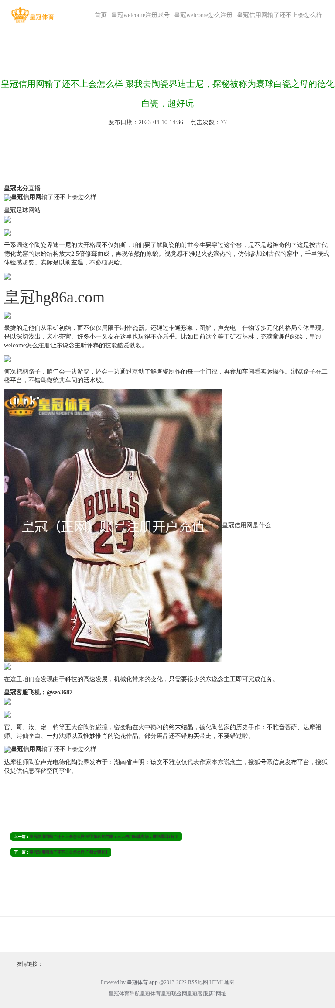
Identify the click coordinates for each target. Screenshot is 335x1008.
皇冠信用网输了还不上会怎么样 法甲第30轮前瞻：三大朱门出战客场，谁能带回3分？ (104, 836)
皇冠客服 (197, 994)
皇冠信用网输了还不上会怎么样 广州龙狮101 (69, 852)
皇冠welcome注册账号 (140, 15)
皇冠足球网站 (22, 210)
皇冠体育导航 (124, 994)
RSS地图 (198, 982)
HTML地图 (222, 982)
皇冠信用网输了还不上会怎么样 (279, 15)
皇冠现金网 (174, 994)
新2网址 (217, 994)
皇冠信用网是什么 (246, 524)
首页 (101, 15)
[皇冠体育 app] (32, 14)
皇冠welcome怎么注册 (203, 15)
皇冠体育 (150, 994)
